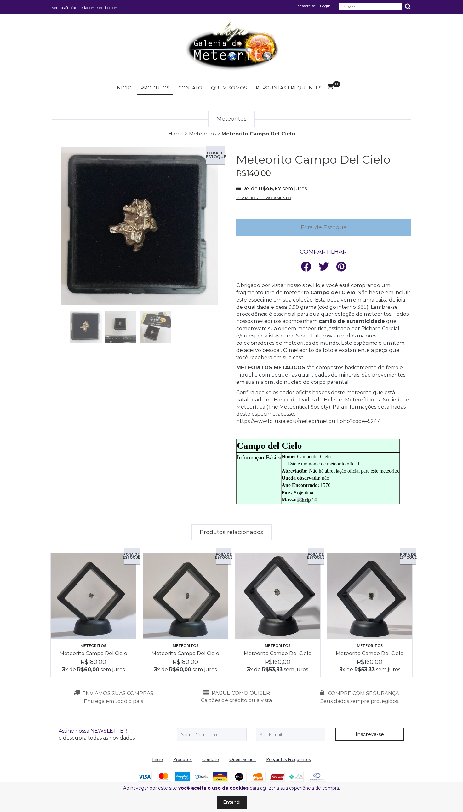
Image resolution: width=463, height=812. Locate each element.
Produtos (154, 88)
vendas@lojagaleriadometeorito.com (85, 7)
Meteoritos (202, 134)
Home (176, 134)
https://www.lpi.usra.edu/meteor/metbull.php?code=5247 (308, 421)
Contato (190, 88)
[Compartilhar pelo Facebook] (306, 267)
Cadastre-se (305, 5)
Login (325, 5)
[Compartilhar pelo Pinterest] (341, 267)
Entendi (231, 802)
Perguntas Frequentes (289, 88)
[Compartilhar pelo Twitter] (324, 267)
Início (123, 88)
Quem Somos (229, 88)
